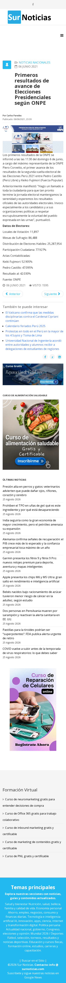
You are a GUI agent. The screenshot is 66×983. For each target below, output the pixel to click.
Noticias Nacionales (34, 62)
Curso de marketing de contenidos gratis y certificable (32, 845)
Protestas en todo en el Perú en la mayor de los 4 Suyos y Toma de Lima (34, 333)
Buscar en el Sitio (33, 960)
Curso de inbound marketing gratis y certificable (28, 831)
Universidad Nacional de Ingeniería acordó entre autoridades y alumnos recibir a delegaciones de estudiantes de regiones (33, 345)
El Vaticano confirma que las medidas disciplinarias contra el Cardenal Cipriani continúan (31, 317)
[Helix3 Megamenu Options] (61, 35)
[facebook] (33, 4)
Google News (33, 977)
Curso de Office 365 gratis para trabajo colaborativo (29, 817)
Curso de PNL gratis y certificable (27, 856)
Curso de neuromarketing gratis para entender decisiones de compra (29, 802)
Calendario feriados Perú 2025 (25, 326)
